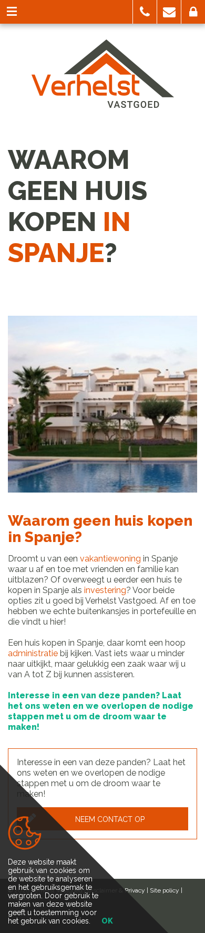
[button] (145, 12)
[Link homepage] (103, 73)
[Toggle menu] (12, 12)
